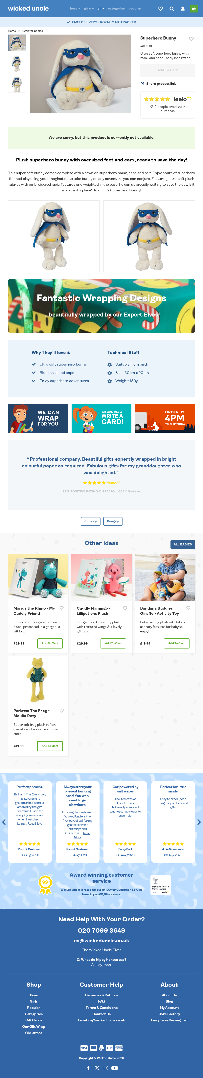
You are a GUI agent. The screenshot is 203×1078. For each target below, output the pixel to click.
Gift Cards (33, 1020)
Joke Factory (169, 1014)
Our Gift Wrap (33, 1027)
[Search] (172, 9)
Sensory (90, 521)
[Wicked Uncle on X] (97, 1068)
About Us (169, 995)
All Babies (183, 544)
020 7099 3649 (101, 930)
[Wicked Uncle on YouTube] (115, 1068)
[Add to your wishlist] (191, 39)
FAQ (101, 1001)
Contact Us (101, 1014)
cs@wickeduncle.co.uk (101, 940)
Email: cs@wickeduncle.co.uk (101, 1020)
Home (12, 30)
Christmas (33, 1033)
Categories (116, 8)
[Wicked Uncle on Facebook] (88, 1068)
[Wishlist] (161, 9)
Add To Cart (167, 70)
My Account (169, 1008)
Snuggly (113, 521)
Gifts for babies (32, 30)
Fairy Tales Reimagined (169, 1020)
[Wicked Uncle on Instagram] (106, 1068)
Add (50, 643)
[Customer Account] (183, 9)
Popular (135, 8)
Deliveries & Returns (101, 995)
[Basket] (194, 9)
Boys (74, 8)
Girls (88, 8)
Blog (169, 1001)
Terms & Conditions (101, 1008)
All (100, 8)
